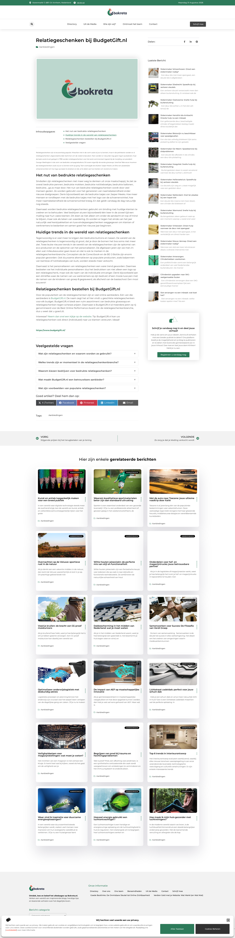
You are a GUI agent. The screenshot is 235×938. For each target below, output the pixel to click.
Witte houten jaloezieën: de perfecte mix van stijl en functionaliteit (114, 563)
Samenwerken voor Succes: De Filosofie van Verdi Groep (171, 627)
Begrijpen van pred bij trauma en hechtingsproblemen (112, 754)
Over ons (106, 891)
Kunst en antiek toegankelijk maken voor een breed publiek (58, 499)
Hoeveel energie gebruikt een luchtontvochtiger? (110, 818)
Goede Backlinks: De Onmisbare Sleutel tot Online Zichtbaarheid (120, 895)
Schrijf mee (177, 891)
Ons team (118, 891)
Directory (72, 24)
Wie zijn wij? (109, 24)
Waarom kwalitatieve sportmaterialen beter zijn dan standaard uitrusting (115, 499)
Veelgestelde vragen (75, 142)
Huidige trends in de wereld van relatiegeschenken (91, 135)
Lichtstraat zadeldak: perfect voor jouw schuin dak (171, 690)
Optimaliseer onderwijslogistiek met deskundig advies (58, 690)
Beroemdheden (134, 891)
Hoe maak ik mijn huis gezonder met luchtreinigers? (170, 818)
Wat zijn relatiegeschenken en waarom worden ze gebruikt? (87, 353)
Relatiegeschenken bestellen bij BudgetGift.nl (88, 139)
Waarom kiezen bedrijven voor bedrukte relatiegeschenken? (87, 371)
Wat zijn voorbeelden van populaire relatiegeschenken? (87, 388)
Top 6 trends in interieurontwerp (167, 753)
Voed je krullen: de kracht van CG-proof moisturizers (59, 627)
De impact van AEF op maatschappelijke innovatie (116, 690)
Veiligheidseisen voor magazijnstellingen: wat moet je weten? (60, 754)
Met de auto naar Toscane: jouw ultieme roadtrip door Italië (171, 499)
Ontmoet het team (132, 24)
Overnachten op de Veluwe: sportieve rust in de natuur (59, 563)
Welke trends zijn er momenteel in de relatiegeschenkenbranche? (87, 362)
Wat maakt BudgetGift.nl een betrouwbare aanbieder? (87, 379)
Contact (153, 24)
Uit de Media (90, 24)
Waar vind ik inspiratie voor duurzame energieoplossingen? (59, 818)
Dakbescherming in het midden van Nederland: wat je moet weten (114, 627)
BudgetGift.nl (58, 298)
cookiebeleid (11, 930)
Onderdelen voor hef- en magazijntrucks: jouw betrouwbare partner (169, 564)
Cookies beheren (212, 929)
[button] (228, 920)
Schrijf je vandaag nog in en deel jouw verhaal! (173, 329)
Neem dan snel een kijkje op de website (70, 316)
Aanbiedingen (47, 47)
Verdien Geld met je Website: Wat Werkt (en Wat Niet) (178, 895)
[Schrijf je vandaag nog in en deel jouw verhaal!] (173, 320)
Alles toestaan (177, 929)
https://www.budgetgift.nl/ (50, 330)
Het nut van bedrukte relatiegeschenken (85, 131)
